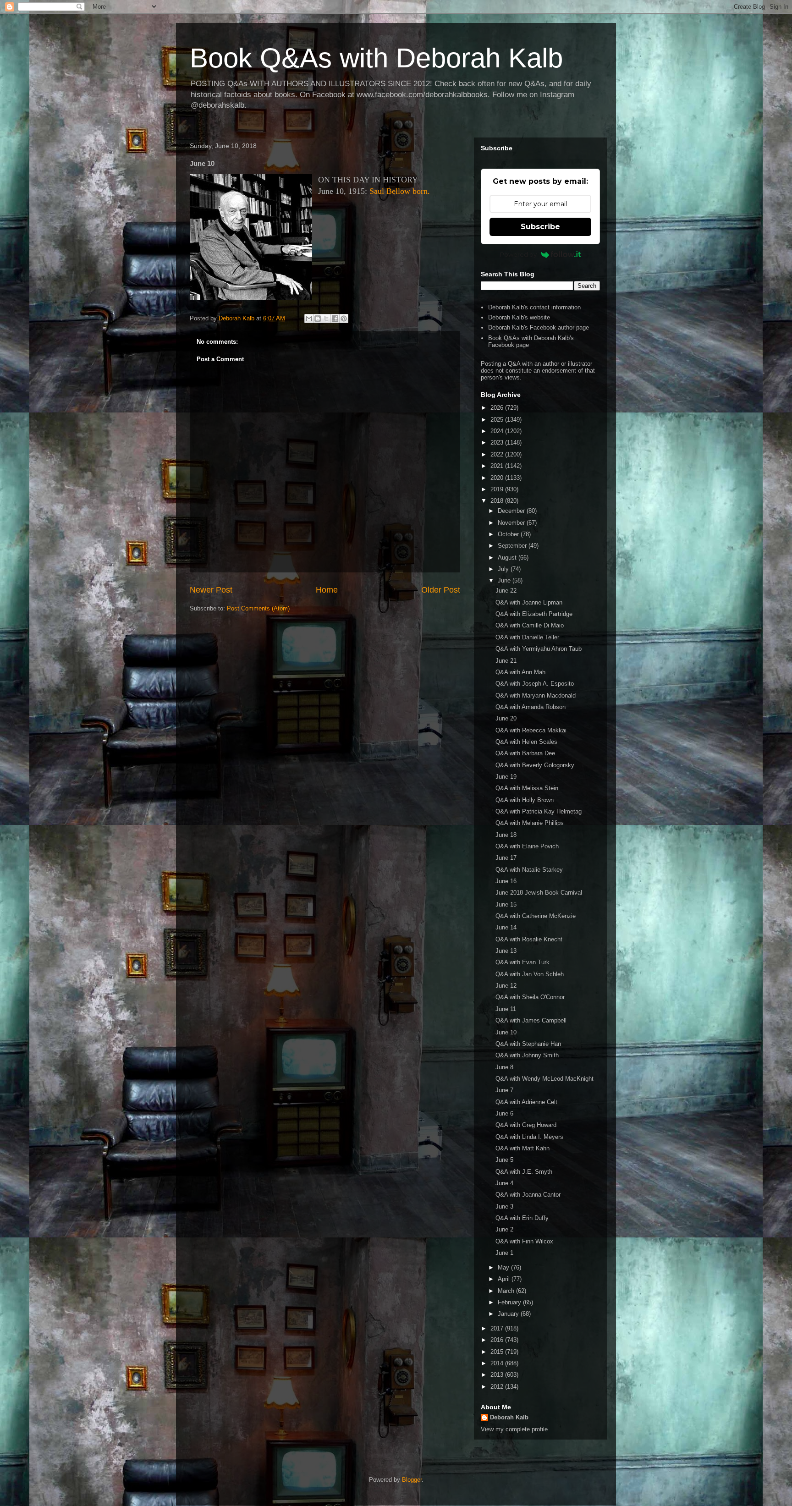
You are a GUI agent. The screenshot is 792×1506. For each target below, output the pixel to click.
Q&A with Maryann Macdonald (535, 695)
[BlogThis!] (317, 318)
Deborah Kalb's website (519, 317)
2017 (497, 1328)
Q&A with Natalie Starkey (529, 869)
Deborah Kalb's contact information (534, 307)
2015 (497, 1351)
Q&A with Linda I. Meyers (529, 1136)
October (509, 534)
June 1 (504, 1252)
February (510, 1302)
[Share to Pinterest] (343, 318)
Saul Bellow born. (399, 191)
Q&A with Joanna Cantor (528, 1194)
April (505, 1278)
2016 (497, 1339)
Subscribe (540, 226)
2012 (497, 1386)
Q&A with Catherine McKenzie (535, 915)
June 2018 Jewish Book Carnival (538, 892)
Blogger (412, 1479)
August (508, 557)
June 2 (504, 1229)
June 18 (506, 834)
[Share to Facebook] (335, 318)
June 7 (504, 1090)
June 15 (506, 904)
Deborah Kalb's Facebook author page (538, 327)
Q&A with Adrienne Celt (526, 1102)
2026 (497, 407)
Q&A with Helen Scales (526, 741)
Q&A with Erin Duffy (522, 1218)
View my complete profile (514, 1429)
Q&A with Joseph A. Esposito (534, 683)
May (504, 1267)
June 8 (504, 1067)
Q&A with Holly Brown (524, 800)
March (507, 1290)
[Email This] (309, 318)
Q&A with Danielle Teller (527, 637)
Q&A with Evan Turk (522, 962)
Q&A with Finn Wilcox (524, 1241)
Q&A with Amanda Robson (530, 707)
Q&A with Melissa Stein (526, 788)
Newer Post (211, 589)
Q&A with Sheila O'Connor (530, 997)
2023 (497, 442)
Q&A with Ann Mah (520, 672)
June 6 (504, 1113)
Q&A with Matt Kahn (522, 1148)
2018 (497, 500)
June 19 (506, 776)
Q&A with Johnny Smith (527, 1055)
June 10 (506, 1032)
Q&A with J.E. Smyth (523, 1171)
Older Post (440, 589)
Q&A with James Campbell (530, 1020)
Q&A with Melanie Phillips (529, 822)
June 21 (506, 660)
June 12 (506, 985)
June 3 (504, 1206)
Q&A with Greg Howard (525, 1124)
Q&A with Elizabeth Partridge (533, 613)
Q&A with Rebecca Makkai (530, 730)
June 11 (505, 1009)
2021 (497, 465)
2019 (497, 489)
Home (327, 589)
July (504, 569)
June (505, 580)
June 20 (506, 718)
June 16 (506, 881)
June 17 (506, 857)
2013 (497, 1374)
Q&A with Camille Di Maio (529, 625)
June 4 (504, 1183)
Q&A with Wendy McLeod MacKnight (544, 1078)
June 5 (504, 1159)
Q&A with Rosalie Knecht (528, 939)
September (513, 545)
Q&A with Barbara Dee (525, 753)
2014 (497, 1363)
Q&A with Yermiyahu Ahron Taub (538, 648)
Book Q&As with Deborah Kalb (376, 58)
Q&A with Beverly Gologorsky (534, 765)
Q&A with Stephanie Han (528, 1043)
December (512, 510)
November (512, 522)
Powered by (518, 254)
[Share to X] (326, 318)
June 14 (506, 927)
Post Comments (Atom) (258, 608)
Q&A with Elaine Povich (527, 846)
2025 (497, 419)
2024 (497, 431)
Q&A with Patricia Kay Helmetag (538, 811)
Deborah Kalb (509, 1417)
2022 (497, 454)
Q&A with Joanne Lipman (528, 602)
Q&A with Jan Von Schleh (529, 974)
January (509, 1313)
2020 (497, 477)
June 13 (506, 950)
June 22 (506, 590)
